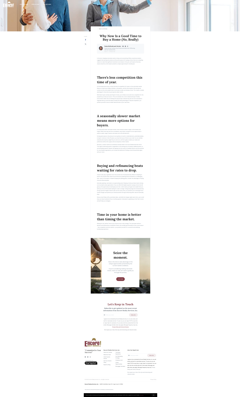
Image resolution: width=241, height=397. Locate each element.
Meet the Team (107, 354)
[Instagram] (90, 357)
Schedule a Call (118, 360)
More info (142, 395)
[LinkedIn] (87, 357)
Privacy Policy (153, 379)
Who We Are (24, 4)
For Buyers (35, 4)
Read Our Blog (107, 364)
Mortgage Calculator (120, 366)
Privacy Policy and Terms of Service (120, 327)
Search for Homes (108, 352)
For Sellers (47, 4)
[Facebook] (85, 357)
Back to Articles (103, 29)
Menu (221, 4)
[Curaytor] (91, 364)
